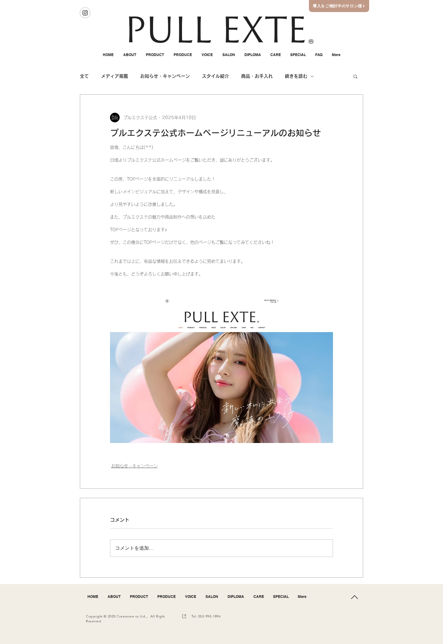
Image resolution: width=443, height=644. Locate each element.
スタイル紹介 (215, 76)
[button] (355, 76)
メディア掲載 (114, 76)
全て (84, 76)
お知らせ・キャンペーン (165, 76)
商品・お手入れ (257, 76)
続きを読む (296, 76)
